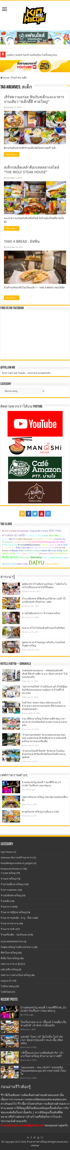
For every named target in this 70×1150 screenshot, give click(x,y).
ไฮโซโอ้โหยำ (32, 554)
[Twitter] (35, 514)
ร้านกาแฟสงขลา (9, 890)
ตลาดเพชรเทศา (23, 531)
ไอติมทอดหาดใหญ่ (46, 554)
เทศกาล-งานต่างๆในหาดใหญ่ (15, 975)
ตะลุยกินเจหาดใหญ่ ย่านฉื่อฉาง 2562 (40, 811)
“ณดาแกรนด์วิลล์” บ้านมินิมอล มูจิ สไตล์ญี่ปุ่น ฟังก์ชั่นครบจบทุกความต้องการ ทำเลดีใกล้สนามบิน (44, 689)
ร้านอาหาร (6, 906)
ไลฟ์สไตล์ (6, 992)
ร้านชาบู (43, 545)
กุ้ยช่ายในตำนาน (61, 554)
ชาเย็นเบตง (13, 551)
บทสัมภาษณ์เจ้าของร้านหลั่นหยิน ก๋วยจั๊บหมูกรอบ (32, 55)
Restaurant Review (10, 868)
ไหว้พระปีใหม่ (38, 539)
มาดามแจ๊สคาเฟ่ (8, 548)
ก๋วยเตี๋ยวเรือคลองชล (24, 539)
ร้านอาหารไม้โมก (52, 564)
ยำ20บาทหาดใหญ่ (9, 545)
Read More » (11, 154)
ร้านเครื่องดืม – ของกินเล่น (14, 934)
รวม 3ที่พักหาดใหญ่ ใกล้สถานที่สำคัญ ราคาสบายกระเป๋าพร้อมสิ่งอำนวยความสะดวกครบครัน (44, 722)
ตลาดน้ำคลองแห (20, 542)
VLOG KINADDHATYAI (12, 941)
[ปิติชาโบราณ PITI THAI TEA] (35, 37)
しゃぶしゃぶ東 (54, 545)
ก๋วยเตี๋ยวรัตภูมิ (54, 558)
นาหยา (45, 558)
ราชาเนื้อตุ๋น (49, 539)
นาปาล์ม (44, 536)
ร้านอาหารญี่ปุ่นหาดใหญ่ (13, 912)
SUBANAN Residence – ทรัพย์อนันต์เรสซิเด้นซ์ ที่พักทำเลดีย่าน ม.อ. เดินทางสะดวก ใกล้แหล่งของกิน (44, 673)
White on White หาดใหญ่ (29, 551)
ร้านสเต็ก (5, 901)
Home (6, 77)
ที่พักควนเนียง (22, 564)
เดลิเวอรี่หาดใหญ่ (9, 969)
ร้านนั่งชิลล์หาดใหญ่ (11, 895)
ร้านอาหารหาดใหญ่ (37, 1141)
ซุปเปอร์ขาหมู (59, 539)
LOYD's (19, 554)
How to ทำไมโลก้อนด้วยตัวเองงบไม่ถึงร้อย (43, 628)
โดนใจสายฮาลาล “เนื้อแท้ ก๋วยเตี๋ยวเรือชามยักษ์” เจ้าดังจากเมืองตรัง (43, 1024)
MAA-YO (12, 539)
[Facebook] (28, 514)
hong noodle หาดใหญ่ (39, 531)
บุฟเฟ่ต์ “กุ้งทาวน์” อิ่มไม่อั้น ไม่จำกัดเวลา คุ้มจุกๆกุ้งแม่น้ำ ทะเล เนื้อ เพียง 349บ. (41, 1040)
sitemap (35, 1145)
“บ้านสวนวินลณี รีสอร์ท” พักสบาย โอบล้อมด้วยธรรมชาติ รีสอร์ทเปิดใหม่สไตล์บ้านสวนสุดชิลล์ (44, 754)
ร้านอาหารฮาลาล (9, 923)
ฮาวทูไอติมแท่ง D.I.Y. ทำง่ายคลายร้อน (41, 613)
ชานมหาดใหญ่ (8, 878)
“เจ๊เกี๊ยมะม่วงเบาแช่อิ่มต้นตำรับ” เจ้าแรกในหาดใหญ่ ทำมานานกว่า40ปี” (42, 1054)
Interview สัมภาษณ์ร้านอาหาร (16, 857)
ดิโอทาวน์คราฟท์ (23, 548)
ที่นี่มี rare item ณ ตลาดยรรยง (42, 548)
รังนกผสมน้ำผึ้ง (34, 542)
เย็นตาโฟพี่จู (54, 536)
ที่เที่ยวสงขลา (10, 557)
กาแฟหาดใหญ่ (8, 873)
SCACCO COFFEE (8, 554)
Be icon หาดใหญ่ (9, 531)
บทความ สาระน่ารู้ (10, 964)
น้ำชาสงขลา (25, 558)
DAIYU (36, 563)
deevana (36, 557)
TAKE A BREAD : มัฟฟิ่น (22, 241)
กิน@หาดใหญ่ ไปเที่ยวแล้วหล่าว (17, 947)
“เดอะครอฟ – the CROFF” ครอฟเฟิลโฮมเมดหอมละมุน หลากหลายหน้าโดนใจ (43, 1071)
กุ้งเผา (24, 554)
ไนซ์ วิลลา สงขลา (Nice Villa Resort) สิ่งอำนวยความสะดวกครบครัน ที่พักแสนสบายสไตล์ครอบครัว (44, 706)
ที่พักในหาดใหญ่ (9, 952)
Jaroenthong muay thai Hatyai (52, 542)
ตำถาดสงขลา (7, 542)
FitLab (65, 551)
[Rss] (22, 514)
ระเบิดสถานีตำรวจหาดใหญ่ (51, 551)
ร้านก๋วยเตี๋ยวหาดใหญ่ (12, 884)
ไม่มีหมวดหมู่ (7, 986)
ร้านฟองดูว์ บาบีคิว (33, 536)
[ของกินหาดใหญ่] (35, 66)
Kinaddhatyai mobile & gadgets (17, 863)
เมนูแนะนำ (6, 980)
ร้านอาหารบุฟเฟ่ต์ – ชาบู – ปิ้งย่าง (17, 918)
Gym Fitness (7, 852)
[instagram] (48, 514)
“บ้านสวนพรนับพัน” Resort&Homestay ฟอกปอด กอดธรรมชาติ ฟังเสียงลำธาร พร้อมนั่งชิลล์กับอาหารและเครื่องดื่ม (44, 738)
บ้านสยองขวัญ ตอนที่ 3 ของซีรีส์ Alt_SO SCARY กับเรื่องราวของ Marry (43, 1009)
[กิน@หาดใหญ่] (35, 14)
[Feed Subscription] (69, 85)
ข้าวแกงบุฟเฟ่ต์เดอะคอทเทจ (29, 545)
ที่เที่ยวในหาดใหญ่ (10, 958)
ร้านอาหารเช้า (8, 929)
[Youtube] (41, 514)
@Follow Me (7, 367)
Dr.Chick (64, 545)
